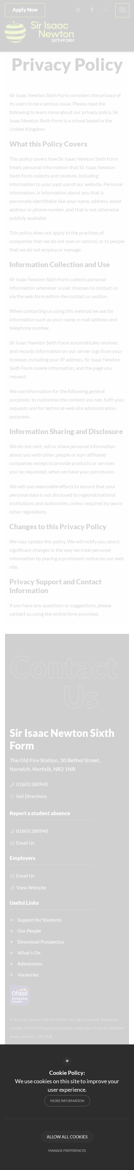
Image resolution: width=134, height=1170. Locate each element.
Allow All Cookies (67, 1136)
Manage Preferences (67, 1150)
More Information (67, 1101)
